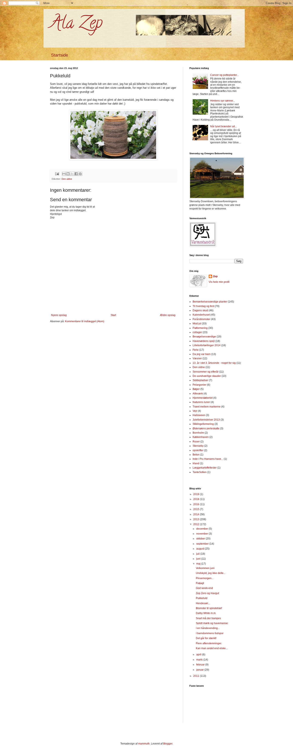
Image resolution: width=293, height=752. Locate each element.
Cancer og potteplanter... (224, 74)
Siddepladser (200, 380)
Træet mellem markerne (207, 406)
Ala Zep (76, 24)
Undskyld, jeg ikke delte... (210, 573)
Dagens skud (200, 310)
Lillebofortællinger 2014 (207, 345)
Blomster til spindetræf (209, 608)
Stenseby (198, 445)
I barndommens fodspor (210, 633)
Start (113, 315)
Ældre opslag (167, 315)
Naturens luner (201, 402)
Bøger (196, 389)
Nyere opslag (59, 315)
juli (198, 553)
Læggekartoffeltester (205, 467)
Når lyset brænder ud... (223, 126)
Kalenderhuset (201, 314)
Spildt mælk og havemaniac (212, 623)
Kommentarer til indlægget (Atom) (84, 321)
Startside (59, 55)
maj (198, 563)
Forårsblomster (201, 319)
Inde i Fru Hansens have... (208, 458)
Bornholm (198, 432)
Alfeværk (198, 393)
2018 (196, 499)
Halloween (199, 415)
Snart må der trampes (208, 618)
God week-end (204, 588)
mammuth (144, 743)
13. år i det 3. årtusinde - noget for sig (214, 362)
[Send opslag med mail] (57, 173)
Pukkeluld (201, 598)
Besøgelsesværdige (204, 336)
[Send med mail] (64, 174)
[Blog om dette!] (68, 174)
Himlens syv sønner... (222, 100)
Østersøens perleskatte (206, 428)
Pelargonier (199, 384)
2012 (196, 524)
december (202, 528)
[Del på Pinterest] (80, 174)
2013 (196, 519)
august (200, 548)
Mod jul (197, 323)
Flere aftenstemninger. (209, 643)
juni (198, 558)
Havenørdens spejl (204, 341)
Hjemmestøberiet (203, 397)
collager (197, 332)
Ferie (196, 349)
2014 (196, 514)
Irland (196, 463)
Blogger (167, 743)
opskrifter (198, 450)
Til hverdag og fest (203, 306)
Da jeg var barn (202, 354)
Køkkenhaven (201, 437)
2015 (196, 509)
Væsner (197, 358)
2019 (196, 494)
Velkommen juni (205, 568)
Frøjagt (200, 583)
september (202, 543)
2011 (196, 675)
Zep (215, 276)
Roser (196, 441)
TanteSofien (200, 472)
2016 (196, 504)
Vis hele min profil (219, 281)
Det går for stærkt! (206, 638)
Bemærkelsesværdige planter (210, 301)
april (199, 654)
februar (200, 664)
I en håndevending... (208, 628)
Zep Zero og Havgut (207, 593)
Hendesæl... (203, 603)
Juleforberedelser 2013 (206, 419)
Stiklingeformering (203, 423)
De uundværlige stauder (207, 376)
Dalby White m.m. (206, 613)
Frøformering (200, 328)
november (202, 533)
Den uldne (67, 179)
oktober (201, 538)
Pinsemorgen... (204, 578)
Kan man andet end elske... (212, 648)
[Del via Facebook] (76, 174)
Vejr (195, 410)
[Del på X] (72, 174)
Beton (196, 454)
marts (199, 659)
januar (200, 669)
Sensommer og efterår (206, 371)
